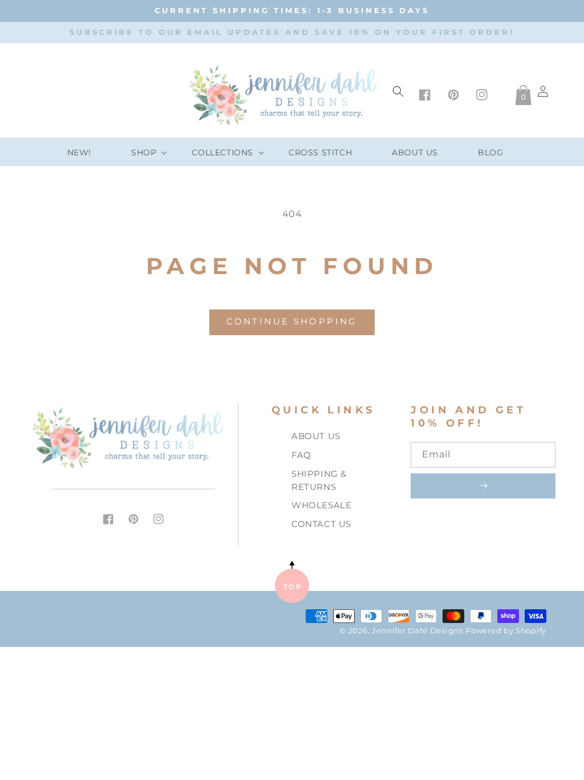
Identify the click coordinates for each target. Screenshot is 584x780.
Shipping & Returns (319, 480)
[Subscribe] (483, 485)
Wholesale (321, 505)
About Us (315, 436)
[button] (141, 152)
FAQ (301, 454)
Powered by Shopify (505, 630)
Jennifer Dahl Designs (417, 630)
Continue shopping (291, 321)
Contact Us (321, 523)
